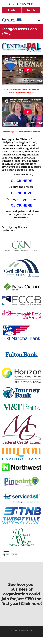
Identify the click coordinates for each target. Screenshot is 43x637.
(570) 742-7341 (21, 4)
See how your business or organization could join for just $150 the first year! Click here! (21, 594)
